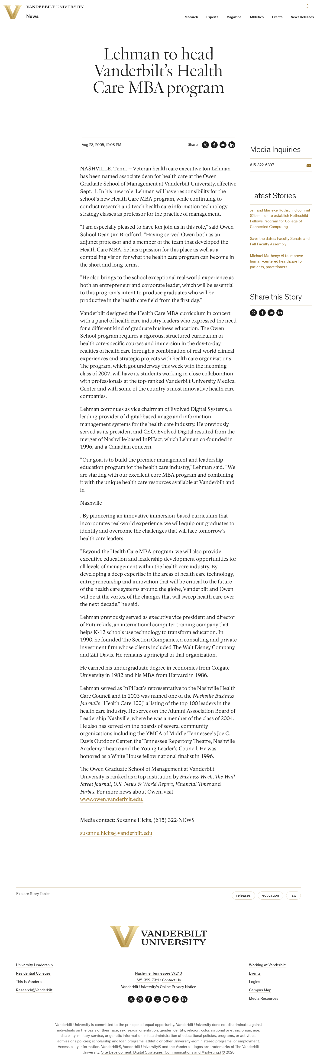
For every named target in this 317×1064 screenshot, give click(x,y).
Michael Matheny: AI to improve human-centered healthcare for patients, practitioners (276, 261)
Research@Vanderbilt (34, 990)
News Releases (302, 17)
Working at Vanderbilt (267, 965)
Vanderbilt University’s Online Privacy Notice (158, 987)
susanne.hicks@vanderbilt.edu (116, 833)
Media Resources (263, 999)
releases (243, 896)
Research (191, 17)
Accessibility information (78, 1047)
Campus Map (260, 990)
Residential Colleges (33, 974)
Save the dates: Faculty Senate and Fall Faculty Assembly (280, 242)
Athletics (257, 17)
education (270, 896)
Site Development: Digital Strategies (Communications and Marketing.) (161, 1053)
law (293, 896)
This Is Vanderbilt (30, 982)
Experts (212, 17)
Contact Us (171, 981)
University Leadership (34, 965)
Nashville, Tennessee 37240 (158, 974)
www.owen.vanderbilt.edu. (111, 799)
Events (277, 17)
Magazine (233, 17)
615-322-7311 (147, 981)
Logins (254, 982)
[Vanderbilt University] (158, 936)
